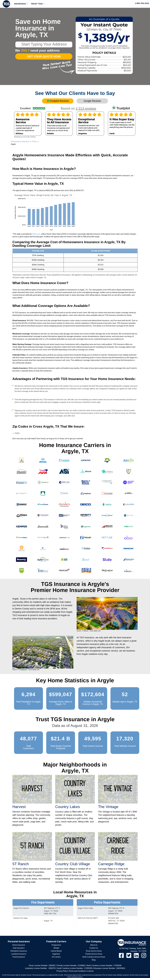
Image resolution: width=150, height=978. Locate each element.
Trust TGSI (37, 4)
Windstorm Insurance (19, 951)
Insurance (20, 4)
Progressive (56, 945)
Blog (94, 960)
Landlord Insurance (18, 954)
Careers (90, 971)
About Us (93, 945)
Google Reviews (92, 101)
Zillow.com (36, 234)
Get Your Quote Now (44, 56)
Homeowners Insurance (20, 141)
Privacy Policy (62, 971)
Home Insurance (18, 945)
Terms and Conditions (77, 971)
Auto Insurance (19, 948)
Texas (34, 141)
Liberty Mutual (56, 951)
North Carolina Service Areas (93, 957)
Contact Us (93, 948)
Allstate (56, 948)
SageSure (56, 954)
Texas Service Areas (94, 951)
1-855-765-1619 (142, 3)
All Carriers (56, 957)
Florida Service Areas (93, 954)
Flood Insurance (18, 957)
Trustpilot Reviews (59, 101)
